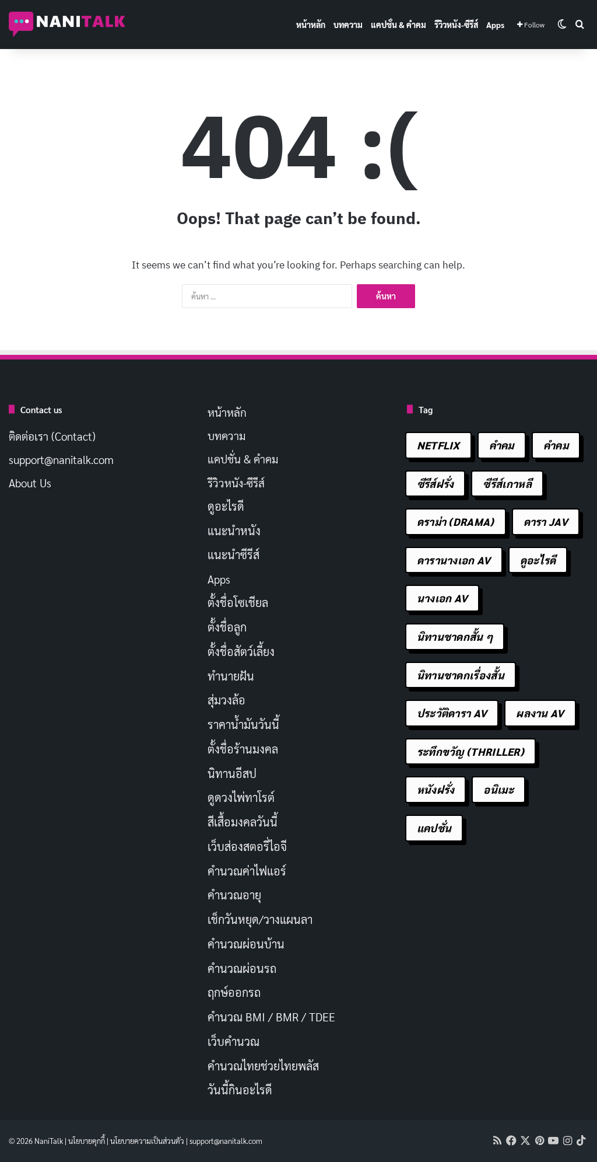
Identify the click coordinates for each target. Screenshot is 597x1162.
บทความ (348, 24)
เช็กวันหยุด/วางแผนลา (260, 919)
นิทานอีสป (232, 773)
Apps (495, 24)
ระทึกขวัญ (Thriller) (470, 751)
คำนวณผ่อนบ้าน (246, 943)
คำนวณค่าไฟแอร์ (247, 870)
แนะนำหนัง (234, 530)
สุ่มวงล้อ (226, 699)
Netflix (438, 445)
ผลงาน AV (540, 713)
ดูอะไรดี (226, 506)
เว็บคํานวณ (233, 1041)
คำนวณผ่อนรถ (242, 968)
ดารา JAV (546, 521)
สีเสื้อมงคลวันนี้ (243, 821)
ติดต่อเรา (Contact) (52, 436)
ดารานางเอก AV (454, 560)
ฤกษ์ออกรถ (234, 992)
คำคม (501, 445)
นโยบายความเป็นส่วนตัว (147, 1141)
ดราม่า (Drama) (455, 521)
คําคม (555, 445)
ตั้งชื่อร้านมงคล (243, 748)
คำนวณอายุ (234, 894)
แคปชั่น (434, 828)
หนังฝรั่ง (436, 789)
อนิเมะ (498, 789)
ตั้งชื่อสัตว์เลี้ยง (241, 651)
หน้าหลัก (310, 24)
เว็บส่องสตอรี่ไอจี (247, 846)
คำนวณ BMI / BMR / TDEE (271, 1016)
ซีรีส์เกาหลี (507, 483)
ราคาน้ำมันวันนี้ (243, 724)
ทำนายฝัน (231, 675)
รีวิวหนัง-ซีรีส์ (456, 24)
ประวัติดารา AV (452, 713)
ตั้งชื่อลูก (227, 626)
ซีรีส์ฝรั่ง (435, 483)
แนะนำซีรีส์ (233, 554)
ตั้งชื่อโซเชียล (238, 602)
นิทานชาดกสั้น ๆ (455, 636)
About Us (30, 483)
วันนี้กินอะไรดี (240, 1089)
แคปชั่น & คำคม (398, 24)
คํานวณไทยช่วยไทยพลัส (263, 1065)
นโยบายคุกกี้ (86, 1141)
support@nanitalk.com (61, 459)
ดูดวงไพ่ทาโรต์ (241, 797)
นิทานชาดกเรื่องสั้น (460, 675)
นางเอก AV (442, 598)
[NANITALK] (67, 24)
